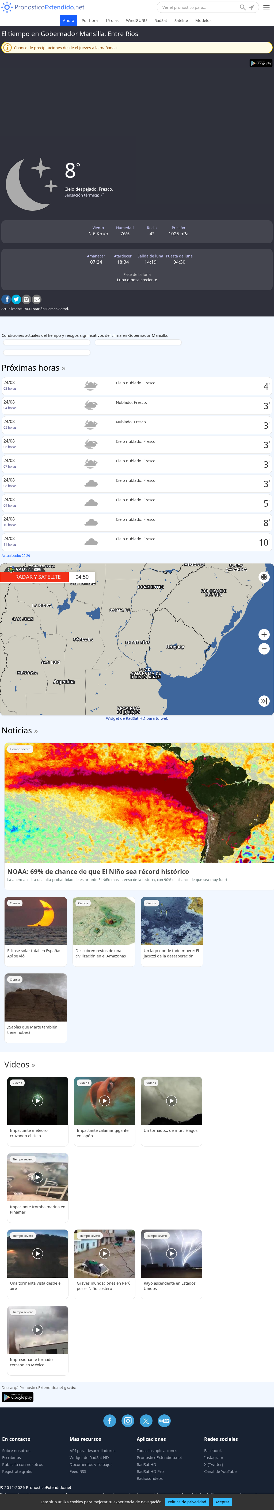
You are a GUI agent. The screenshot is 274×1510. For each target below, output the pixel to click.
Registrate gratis (17, 1471)
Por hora (90, 20)
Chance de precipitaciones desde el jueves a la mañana (66, 47)
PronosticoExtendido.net (159, 1457)
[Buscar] (243, 8)
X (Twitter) (213, 1464)
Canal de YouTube (220, 1471)
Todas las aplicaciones (157, 1450)
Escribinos (11, 1457)
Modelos (203, 20)
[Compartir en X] (16, 299)
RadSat (160, 20)
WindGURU (136, 20)
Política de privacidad (187, 1501)
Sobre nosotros (16, 1450)
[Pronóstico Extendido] (43, 7)
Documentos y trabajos (91, 1464)
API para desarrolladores (92, 1450)
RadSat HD (146, 1464)
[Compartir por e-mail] (36, 299)
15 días (112, 20)
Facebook (213, 1450)
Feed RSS (78, 1471)
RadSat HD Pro (150, 1471)
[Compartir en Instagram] (26, 299)
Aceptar (222, 1501)
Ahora (68, 20)
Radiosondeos (150, 1478)
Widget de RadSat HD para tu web (137, 718)
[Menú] (266, 7)
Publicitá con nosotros (22, 1464)
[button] (264, 634)
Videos (16, 1064)
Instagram (213, 1457)
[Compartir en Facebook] (6, 299)
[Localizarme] (252, 8)
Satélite (181, 20)
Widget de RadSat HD (89, 1457)
